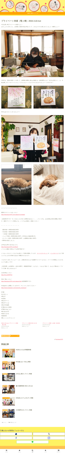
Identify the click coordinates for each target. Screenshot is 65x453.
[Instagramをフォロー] (49, 438)
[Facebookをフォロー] (16, 438)
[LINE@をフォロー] (32, 442)
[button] (60, 288)
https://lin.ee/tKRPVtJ (6, 275)
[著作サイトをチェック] (16, 434)
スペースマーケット (42, 253)
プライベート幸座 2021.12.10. (29, 323)
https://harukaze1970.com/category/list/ (11, 281)
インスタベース (54, 253)
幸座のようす (6, 335)
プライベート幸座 (15, 335)
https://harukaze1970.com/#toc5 (9, 247)
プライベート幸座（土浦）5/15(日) (51, 323)
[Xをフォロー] (49, 434)
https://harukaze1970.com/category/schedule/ (13, 214)
